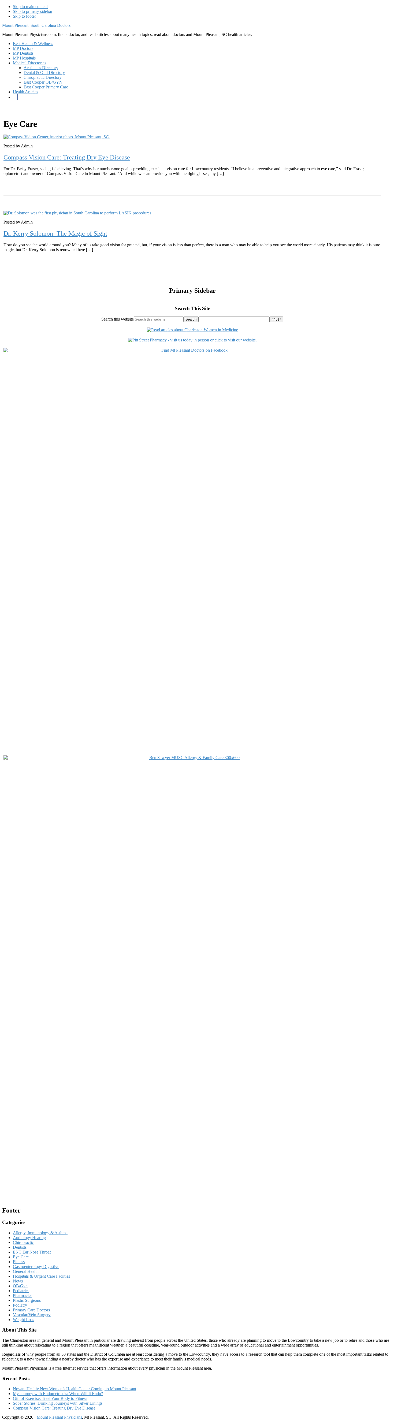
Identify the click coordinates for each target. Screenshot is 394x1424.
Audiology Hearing (29, 1237)
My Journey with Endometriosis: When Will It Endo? (58, 1393)
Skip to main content (30, 6)
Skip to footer (24, 16)
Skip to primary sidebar (32, 11)
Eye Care (21, 1257)
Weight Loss (23, 1319)
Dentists (20, 1247)
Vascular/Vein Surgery (32, 1315)
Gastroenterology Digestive (36, 1266)
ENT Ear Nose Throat (32, 1252)
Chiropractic (23, 1242)
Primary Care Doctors (31, 1310)
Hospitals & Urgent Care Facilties (41, 1276)
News (18, 1281)
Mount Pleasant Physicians (59, 1417)
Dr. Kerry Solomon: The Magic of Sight (55, 233)
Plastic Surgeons (27, 1300)
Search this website (117, 319)
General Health (26, 1271)
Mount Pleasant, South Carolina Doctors (36, 25)
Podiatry (20, 1305)
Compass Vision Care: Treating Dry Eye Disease (66, 157)
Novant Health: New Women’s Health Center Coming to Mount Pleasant (74, 1388)
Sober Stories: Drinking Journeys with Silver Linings (57, 1403)
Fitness (19, 1261)
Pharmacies (22, 1295)
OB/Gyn (20, 1286)
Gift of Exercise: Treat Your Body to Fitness (50, 1398)
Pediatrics (21, 1290)
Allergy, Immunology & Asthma (40, 1232)
